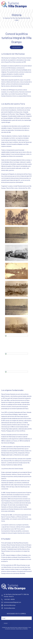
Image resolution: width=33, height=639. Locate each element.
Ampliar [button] (16, 198)
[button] (31, 4)
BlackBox (26, 628)
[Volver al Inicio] (14, 4)
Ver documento (16, 47)
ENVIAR (6, 623)
